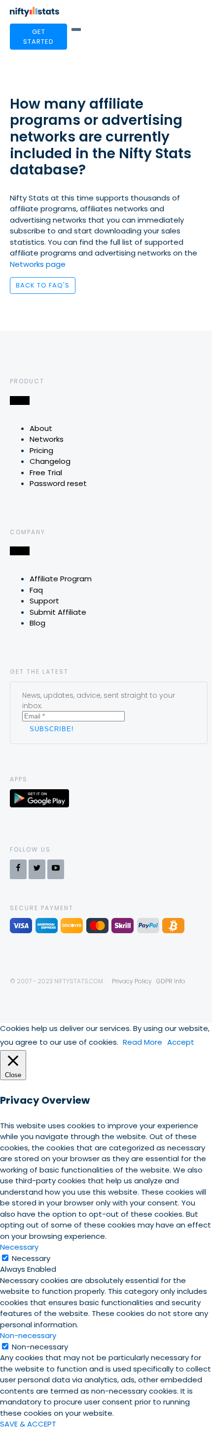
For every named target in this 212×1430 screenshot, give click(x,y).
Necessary (31, 1258)
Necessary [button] (19, 1247)
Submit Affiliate (58, 612)
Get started (38, 36)
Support (44, 601)
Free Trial (46, 472)
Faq (36, 590)
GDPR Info (170, 981)
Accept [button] (180, 1042)
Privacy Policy (132, 981)
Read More (142, 1042)
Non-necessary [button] (28, 1335)
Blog (37, 623)
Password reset (58, 483)
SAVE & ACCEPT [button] (28, 1424)
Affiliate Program (61, 578)
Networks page (38, 264)
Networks (47, 439)
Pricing (41, 450)
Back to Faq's (43, 285)
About (41, 428)
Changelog (50, 461)
